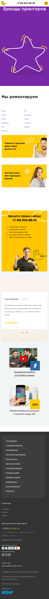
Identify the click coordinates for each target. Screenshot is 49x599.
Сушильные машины (14, 468)
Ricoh (26, 119)
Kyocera (4, 131)
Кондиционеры (12, 450)
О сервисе (5, 509)
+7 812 (10, 529)
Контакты (5, 512)
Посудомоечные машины (16, 454)
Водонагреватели (13, 486)
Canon (3, 115)
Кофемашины (11, 482)
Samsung (27, 115)
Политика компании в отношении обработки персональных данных (18, 578)
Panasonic (5, 123)
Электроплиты (11, 459)
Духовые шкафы (12, 473)
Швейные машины (13, 477)
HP (25, 111)
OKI (2, 127)
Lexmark (27, 123)
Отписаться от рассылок (11, 584)
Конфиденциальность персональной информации (20, 571)
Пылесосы (10, 491)
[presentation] (22, 333)
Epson (3, 111)
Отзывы (4, 515)
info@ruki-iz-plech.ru (9, 535)
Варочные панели (13, 463)
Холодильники (11, 441)
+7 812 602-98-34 (26, 3)
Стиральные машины (14, 445)
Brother (27, 127)
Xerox (3, 119)
